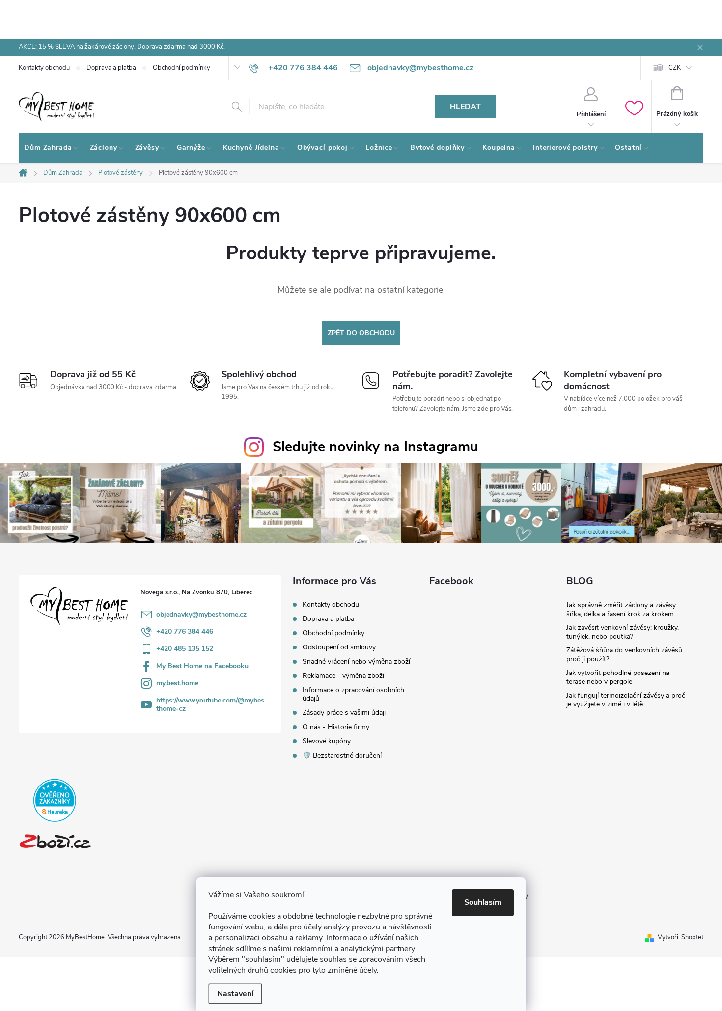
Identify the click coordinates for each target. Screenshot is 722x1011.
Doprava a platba (111, 67)
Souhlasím (482, 902)
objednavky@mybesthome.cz (201, 614)
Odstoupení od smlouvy (339, 647)
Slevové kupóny (327, 741)
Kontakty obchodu (44, 67)
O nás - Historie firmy (336, 726)
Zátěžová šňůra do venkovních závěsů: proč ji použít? (625, 655)
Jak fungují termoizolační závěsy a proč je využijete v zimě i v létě (625, 700)
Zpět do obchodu (361, 332)
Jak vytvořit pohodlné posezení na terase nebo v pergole (617, 677)
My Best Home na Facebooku (202, 666)
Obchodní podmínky (181, 67)
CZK (674, 67)
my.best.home (177, 683)
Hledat (465, 106)
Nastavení (235, 993)
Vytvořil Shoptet (680, 937)
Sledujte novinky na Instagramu (375, 446)
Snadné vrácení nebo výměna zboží (356, 661)
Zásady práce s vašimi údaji (344, 712)
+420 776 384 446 (184, 631)
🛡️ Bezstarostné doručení (342, 755)
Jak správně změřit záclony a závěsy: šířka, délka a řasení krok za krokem (621, 609)
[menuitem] (51, 148)
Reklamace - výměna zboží (343, 675)
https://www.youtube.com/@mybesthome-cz (210, 704)
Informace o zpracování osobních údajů (353, 694)
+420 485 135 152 (184, 648)
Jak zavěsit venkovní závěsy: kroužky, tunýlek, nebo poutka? (622, 632)
